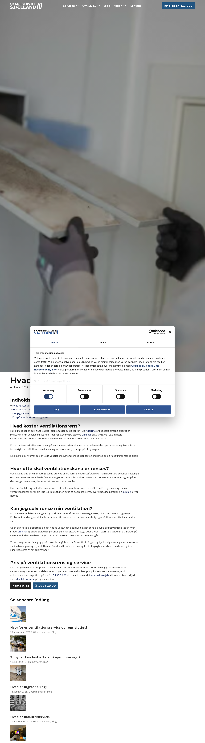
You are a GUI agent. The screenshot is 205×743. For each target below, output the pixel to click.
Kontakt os (20, 585)
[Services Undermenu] (77, 5)
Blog (107, 5)
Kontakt (135, 5)
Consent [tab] (54, 342)
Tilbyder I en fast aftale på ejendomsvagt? (45, 657)
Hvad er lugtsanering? (28, 687)
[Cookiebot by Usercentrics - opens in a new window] (151, 331)
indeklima (91, 430)
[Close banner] (170, 332)
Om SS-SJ (89, 5)
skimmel (86, 434)
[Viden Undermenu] (124, 5)
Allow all (148, 409)
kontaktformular (26, 579)
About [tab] (150, 342)
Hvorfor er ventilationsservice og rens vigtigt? (48, 627)
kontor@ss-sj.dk (100, 575)
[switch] (84, 396)
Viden (118, 5)
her (68, 381)
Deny (56, 409)
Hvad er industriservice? (30, 717)
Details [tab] (103, 342)
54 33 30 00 (59, 575)
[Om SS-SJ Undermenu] (98, 5)
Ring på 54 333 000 (178, 5)
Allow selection (102, 409)
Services (69, 5)
